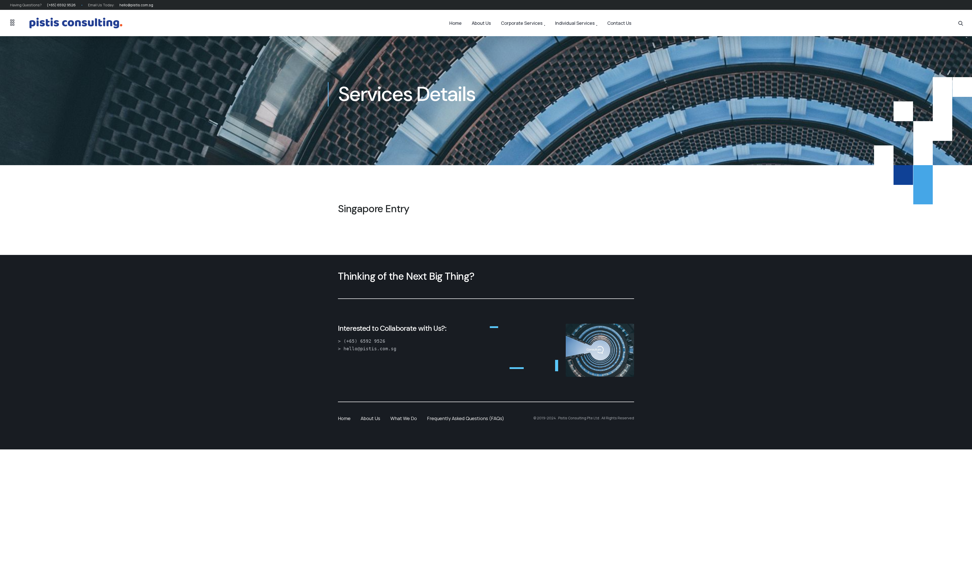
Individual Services (575, 23)
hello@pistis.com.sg (136, 5)
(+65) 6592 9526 (61, 5)
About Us (481, 23)
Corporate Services (521, 23)
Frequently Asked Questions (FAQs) (465, 418)
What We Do (403, 418)
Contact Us (619, 23)
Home (455, 23)
